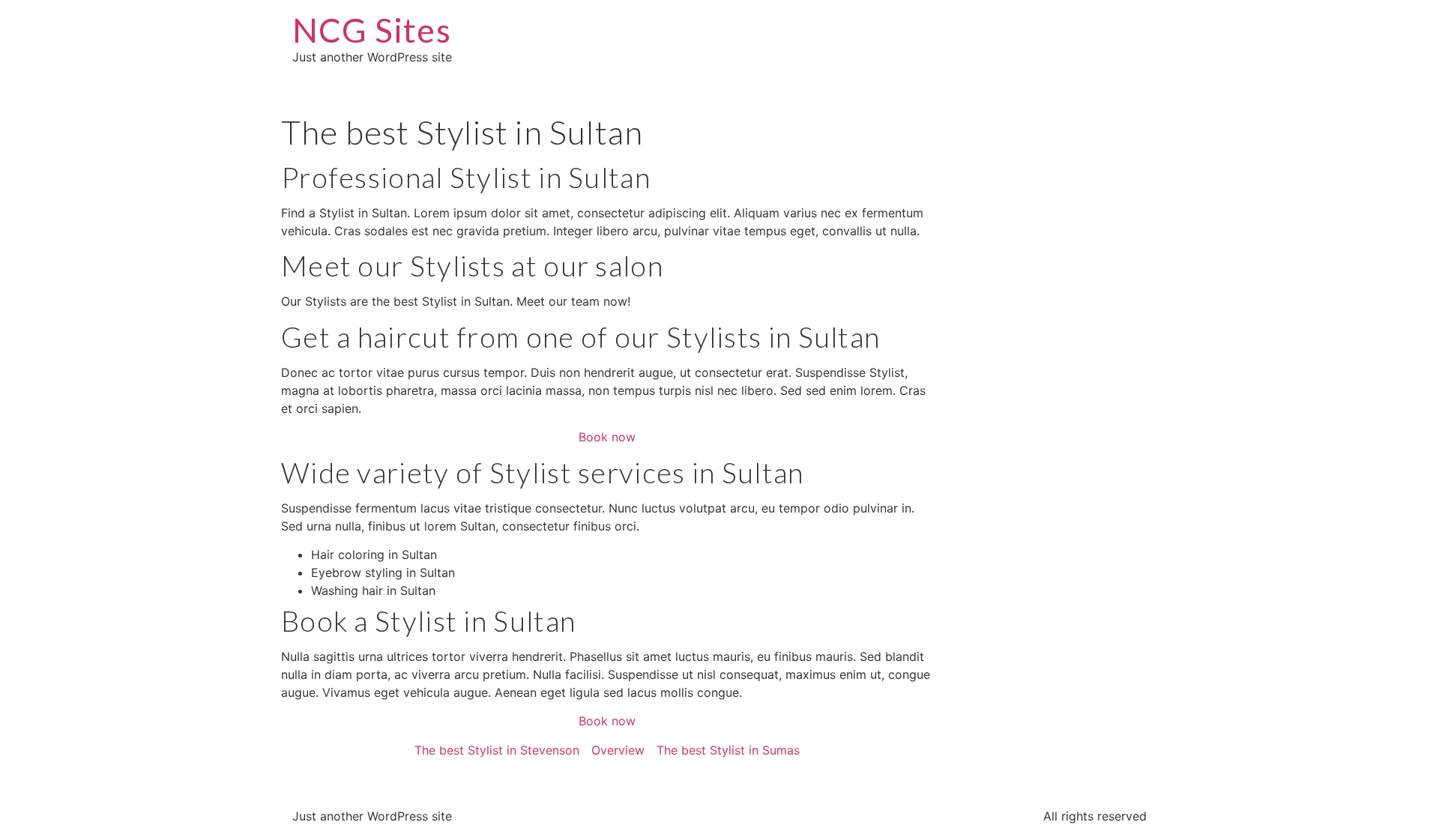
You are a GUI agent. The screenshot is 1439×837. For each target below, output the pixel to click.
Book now (607, 436)
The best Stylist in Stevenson (496, 750)
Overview (618, 750)
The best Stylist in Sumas (728, 750)
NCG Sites (371, 29)
